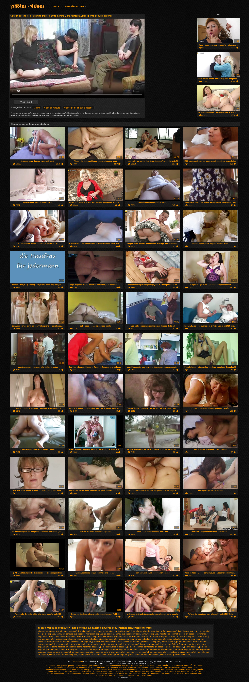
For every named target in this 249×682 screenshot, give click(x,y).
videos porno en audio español (78, 107)
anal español (86, 631)
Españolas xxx (70, 667)
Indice (56, 6)
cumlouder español (123, 631)
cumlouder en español (103, 631)
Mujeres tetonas (157, 673)
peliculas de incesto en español (103, 639)
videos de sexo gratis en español (109, 652)
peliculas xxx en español (129, 641)
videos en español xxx (160, 652)
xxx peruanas (51, 665)
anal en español (71, 631)
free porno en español (200, 631)
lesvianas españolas (116, 636)
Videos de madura (153, 669)
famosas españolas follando (176, 631)
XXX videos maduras (147, 665)
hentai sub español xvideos (128, 634)
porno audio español (97, 644)
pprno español (53, 649)
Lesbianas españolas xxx (86, 667)
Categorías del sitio (74, 6)
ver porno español (183, 649)
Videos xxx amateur (96, 665)
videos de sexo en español (58, 652)
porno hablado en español (64, 647)
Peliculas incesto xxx (185, 671)
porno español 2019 (171, 644)
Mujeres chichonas (91, 669)
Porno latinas (135, 671)
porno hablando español (88, 647)
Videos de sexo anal (130, 665)
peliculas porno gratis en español (188, 639)
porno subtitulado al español (113, 647)
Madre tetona (59, 673)
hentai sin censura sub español (70, 634)
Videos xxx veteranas (127, 667)
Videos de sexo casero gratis (111, 669)
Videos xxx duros (169, 671)
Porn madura (62, 665)
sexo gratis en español (90, 649)
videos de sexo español (82, 652)
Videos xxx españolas (98, 673)
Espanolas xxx (15, 5)
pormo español (62, 644)
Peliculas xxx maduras (63, 671)
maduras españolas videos (192, 636)
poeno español (168, 641)
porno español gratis (190, 644)
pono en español (184, 641)
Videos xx (141, 669)
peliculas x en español (81, 641)
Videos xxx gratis (176, 665)
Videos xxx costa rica (116, 673)
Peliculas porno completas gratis (137, 673)
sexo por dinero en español (113, 649)
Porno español (163, 665)
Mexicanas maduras (75, 669)
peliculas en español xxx (130, 639)
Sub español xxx (190, 665)
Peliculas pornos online (183, 669)
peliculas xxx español (150, 641)
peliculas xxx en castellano (104, 641)
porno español (154, 644)
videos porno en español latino (92, 654)
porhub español (200, 641)
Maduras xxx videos (144, 675)
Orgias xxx (176, 667)
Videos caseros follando (105, 671)
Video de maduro (52, 107)
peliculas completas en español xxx (72, 639)
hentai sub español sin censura (100, 634)
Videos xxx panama (113, 665)
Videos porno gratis (163, 667)
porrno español (191, 647)
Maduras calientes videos (78, 665)
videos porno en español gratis (63, 654)
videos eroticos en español (183, 652)
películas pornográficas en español (54, 641)
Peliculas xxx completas (146, 667)
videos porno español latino (146, 654)
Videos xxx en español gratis (84, 671)
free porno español (46, 634)
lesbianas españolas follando (69, 636)
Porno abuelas (167, 669)
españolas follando (141, 631)
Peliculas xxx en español (152, 671)
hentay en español (150, 634)
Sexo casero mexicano (188, 673)
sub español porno (135, 649)
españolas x (156, 631)
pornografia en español (154, 647)
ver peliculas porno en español (159, 649)
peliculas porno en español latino (157, 639)
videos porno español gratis (120, 654)
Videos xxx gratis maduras (107, 667)
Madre (37, 107)
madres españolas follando (139, 636)
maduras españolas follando (165, 636)
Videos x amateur (130, 669)
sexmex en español (69, 649)
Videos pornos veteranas (191, 667)
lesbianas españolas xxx (95, 636)
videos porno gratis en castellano (175, 654)
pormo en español (46, 644)
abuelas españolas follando (50, 631)
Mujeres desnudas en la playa (77, 673)
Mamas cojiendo (111, 675)
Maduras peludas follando (56, 669)
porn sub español (78, 644)
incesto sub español (169, 634)
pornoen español (135, 647)
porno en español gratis (135, 644)
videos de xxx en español (137, 652)
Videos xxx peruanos (127, 675)
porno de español (115, 644)
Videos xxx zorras (172, 673)
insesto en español (187, 634)
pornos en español (174, 647)
